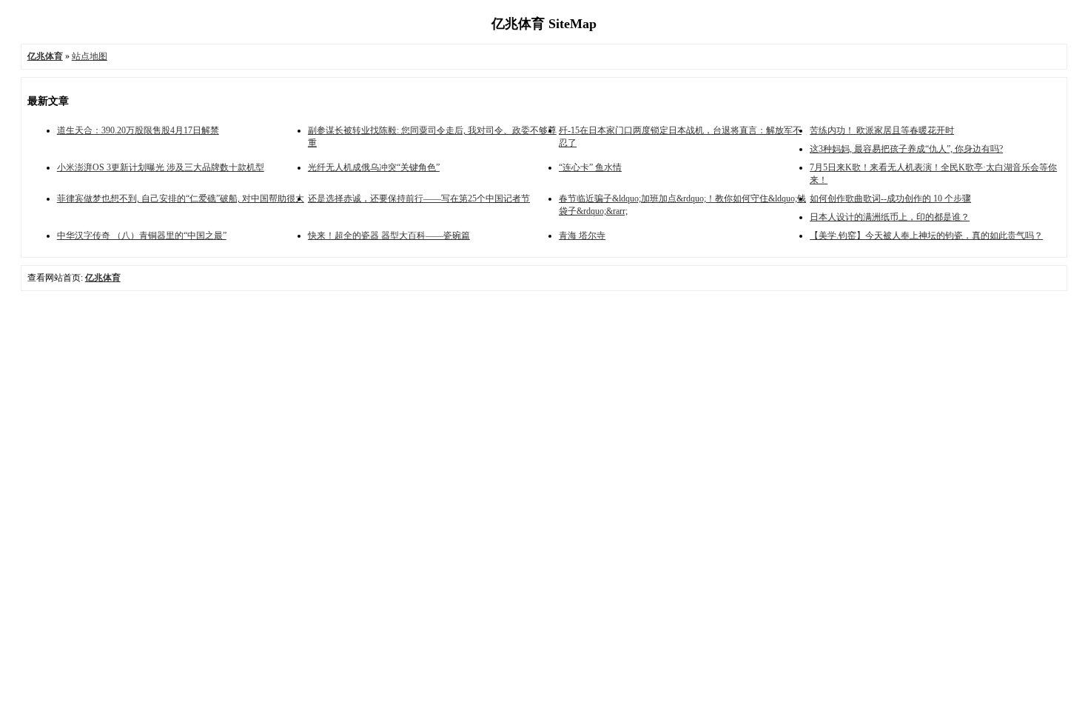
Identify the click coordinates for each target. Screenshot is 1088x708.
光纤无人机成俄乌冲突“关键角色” (374, 167)
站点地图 (89, 56)
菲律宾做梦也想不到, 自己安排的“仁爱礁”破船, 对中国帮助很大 (180, 198)
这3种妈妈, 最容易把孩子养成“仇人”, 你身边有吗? (906, 149)
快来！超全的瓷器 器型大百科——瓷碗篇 (389, 235)
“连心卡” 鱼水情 (590, 167)
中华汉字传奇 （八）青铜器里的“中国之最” (141, 235)
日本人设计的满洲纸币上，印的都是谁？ (890, 217)
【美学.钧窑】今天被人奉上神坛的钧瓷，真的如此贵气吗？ (926, 235)
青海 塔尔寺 (582, 235)
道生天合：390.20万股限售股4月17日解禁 (138, 130)
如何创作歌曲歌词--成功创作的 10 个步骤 (890, 198)
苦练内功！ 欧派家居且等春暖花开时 (882, 130)
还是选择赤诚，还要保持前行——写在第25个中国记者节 (419, 198)
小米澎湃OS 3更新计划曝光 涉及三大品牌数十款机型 (160, 167)
